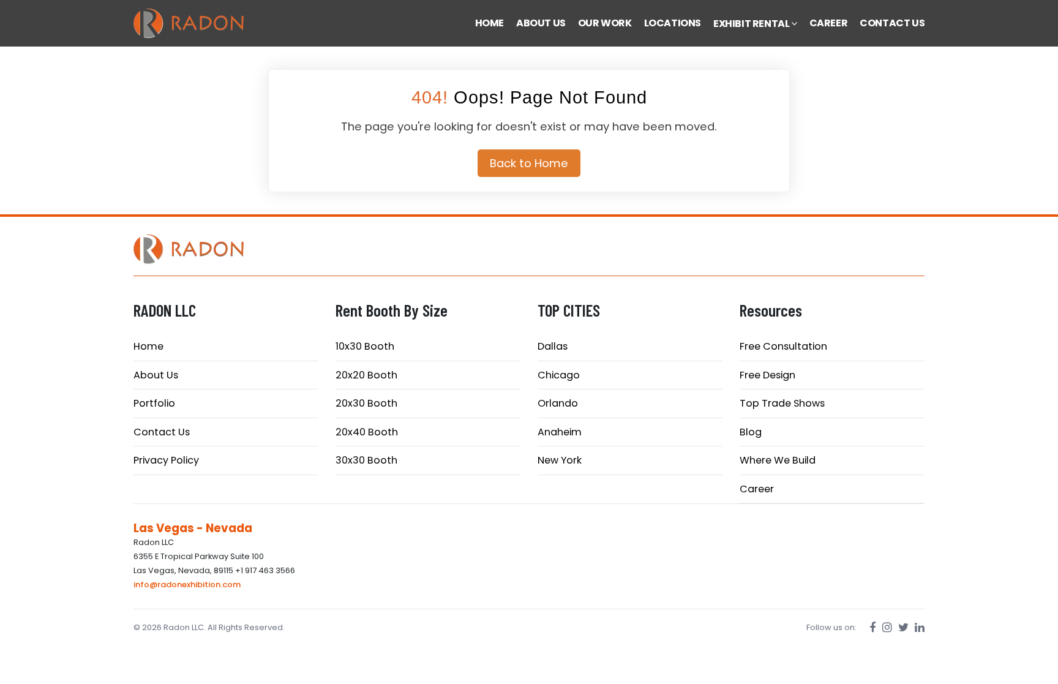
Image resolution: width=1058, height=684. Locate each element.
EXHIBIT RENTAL (752, 24)
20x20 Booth (366, 375)
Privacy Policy (166, 460)
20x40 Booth (367, 432)
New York (560, 460)
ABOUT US (541, 23)
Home (148, 346)
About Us (155, 375)
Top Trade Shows (782, 403)
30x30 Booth (366, 460)
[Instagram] (887, 627)
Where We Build (778, 460)
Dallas (553, 346)
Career (757, 489)
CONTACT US (892, 23)
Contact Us (161, 432)
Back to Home (529, 163)
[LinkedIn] (920, 627)
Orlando (558, 403)
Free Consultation (783, 346)
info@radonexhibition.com (187, 584)
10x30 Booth (365, 346)
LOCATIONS (672, 23)
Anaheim (560, 432)
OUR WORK (605, 23)
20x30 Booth (366, 403)
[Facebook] (872, 627)
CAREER (828, 23)
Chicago (559, 375)
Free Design (767, 375)
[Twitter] (903, 627)
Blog (751, 432)
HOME (489, 23)
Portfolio (154, 403)
